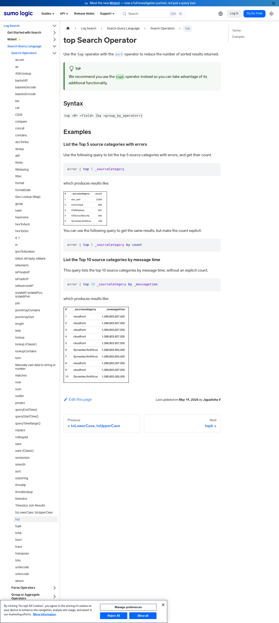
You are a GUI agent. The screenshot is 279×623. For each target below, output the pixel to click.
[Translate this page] (220, 13)
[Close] (273, 3)
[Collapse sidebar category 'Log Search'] (54, 26)
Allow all (142, 615)
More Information (44, 614)
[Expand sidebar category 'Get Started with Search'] (54, 33)
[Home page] (68, 28)
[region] (83, 611)
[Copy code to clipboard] (215, 169)
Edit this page (80, 399)
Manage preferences (128, 607)
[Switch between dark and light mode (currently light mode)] (271, 13)
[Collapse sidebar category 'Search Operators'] (54, 53)
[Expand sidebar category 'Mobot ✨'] (54, 40)
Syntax (236, 30)
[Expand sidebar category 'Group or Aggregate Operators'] (54, 596)
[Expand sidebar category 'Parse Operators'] (54, 588)
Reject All (113, 615)
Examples (238, 36)
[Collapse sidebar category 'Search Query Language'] (54, 46)
